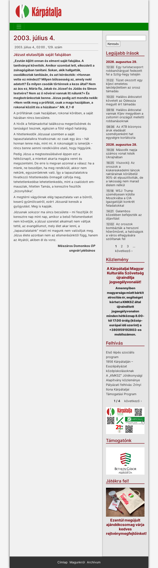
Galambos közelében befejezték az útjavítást (124, 214)
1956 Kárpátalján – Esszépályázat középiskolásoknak (120, 366)
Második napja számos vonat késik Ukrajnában (121, 153)
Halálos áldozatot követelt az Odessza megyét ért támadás (124, 100)
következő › (124, 251)
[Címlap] (38, 11)
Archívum (94, 562)
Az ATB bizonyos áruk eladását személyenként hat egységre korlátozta (123, 132)
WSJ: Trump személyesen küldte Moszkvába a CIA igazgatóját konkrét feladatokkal (120, 198)
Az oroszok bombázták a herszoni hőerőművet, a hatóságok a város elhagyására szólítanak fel (124, 231)
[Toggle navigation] (18, 26)
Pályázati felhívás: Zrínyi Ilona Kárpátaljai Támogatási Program (123, 389)
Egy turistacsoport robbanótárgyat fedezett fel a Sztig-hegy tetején (124, 70)
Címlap (62, 562)
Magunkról (77, 562)
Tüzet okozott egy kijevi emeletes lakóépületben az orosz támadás (124, 85)
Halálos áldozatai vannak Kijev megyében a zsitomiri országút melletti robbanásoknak (125, 115)
